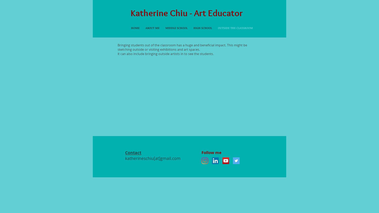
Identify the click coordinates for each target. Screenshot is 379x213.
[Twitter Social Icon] (236, 160)
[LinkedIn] (215, 160)
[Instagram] (205, 160)
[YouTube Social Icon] (225, 160)
